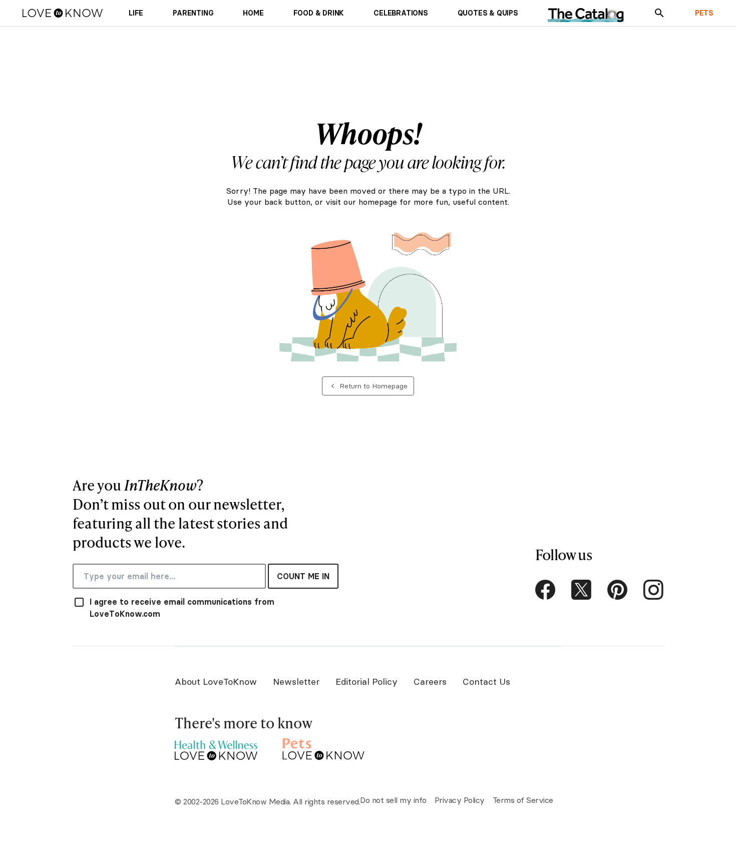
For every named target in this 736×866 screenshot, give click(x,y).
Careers (430, 681)
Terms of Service (523, 800)
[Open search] (659, 13)
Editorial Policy (366, 681)
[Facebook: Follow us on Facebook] (545, 590)
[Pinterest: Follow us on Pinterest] (617, 590)
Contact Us (486, 681)
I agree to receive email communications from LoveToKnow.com (182, 608)
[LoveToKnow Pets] (323, 747)
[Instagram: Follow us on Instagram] (653, 590)
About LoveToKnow (216, 681)
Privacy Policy (460, 800)
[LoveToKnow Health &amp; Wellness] (216, 747)
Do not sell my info (393, 800)
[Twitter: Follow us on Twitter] (581, 590)
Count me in (303, 576)
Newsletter (296, 681)
